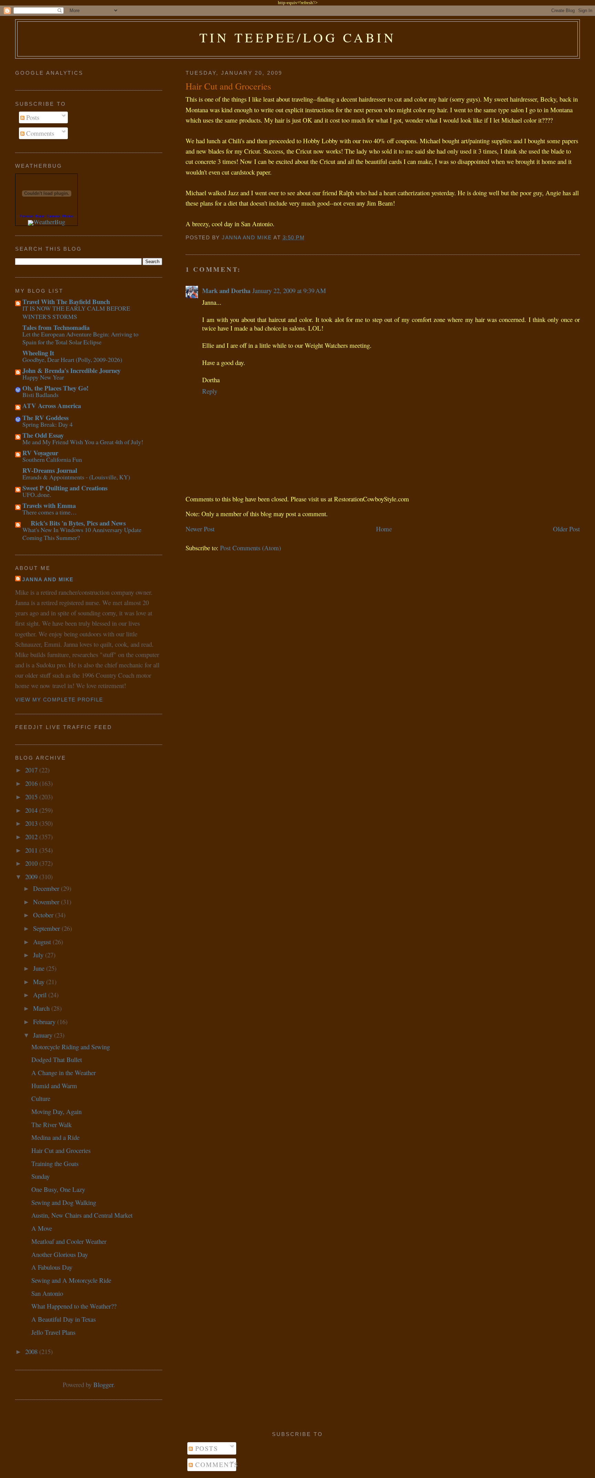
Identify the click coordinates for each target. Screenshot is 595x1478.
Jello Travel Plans (53, 1332)
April (40, 994)
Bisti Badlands (40, 395)
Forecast (26, 216)
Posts (31, 117)
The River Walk (51, 1124)
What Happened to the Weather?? (73, 1306)
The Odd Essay (43, 435)
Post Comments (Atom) (250, 547)
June (39, 968)
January (43, 1035)
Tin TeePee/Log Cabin (297, 37)
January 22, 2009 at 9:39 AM (289, 290)
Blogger (103, 1384)
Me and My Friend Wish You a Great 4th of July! (82, 442)
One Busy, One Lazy (58, 1189)
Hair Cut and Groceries (61, 1150)
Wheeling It (38, 352)
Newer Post (200, 528)
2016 (32, 783)
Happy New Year (43, 377)
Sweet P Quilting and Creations (64, 487)
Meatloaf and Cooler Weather (68, 1241)
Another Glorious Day (59, 1254)
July (39, 954)
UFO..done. (36, 494)
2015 (32, 796)
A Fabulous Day (51, 1267)
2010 (32, 863)
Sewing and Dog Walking (63, 1202)
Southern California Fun (52, 459)
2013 (32, 823)
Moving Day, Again (56, 1111)
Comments (39, 133)
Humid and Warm (54, 1085)
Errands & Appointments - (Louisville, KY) (76, 477)
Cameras (53, 216)
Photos (67, 216)
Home (384, 528)
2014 (32, 810)
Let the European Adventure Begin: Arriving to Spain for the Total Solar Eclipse (80, 338)
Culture (40, 1098)
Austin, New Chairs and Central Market (82, 1215)
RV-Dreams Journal (49, 470)
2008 (32, 1351)
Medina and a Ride (55, 1137)
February (45, 1021)
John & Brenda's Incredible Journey (71, 370)
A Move (41, 1228)
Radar (40, 216)
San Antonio (47, 1293)
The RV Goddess (45, 417)
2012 (32, 836)
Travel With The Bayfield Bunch (66, 301)
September (47, 928)
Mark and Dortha (226, 290)
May (39, 981)
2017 (32, 770)
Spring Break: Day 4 (47, 424)
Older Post (566, 528)
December (47, 888)
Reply (209, 391)
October (44, 914)
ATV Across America (51, 405)
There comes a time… (49, 512)
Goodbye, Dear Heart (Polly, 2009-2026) (72, 359)
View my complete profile (59, 699)
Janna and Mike (48, 579)
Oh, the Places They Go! (55, 388)
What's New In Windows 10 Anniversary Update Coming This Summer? (82, 533)
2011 (32, 850)
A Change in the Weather (63, 1072)
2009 (32, 876)
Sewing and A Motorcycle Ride (71, 1280)
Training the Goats (55, 1163)
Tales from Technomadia (56, 327)
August (43, 941)
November (47, 901)
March (42, 1008)
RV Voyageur (40, 452)
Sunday (40, 1176)
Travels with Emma (49, 505)
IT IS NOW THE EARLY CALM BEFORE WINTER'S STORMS (76, 312)
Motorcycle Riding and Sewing (70, 1046)
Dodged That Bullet (56, 1059)
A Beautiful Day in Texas (63, 1319)
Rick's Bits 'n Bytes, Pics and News (74, 523)
